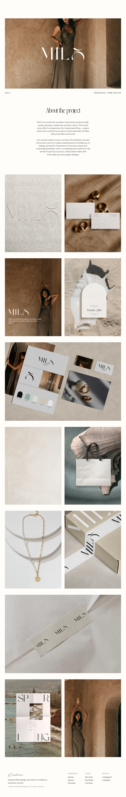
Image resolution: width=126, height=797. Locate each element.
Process (71, 783)
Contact (89, 783)
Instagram (107, 777)
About (71, 780)
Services (89, 777)
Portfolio (89, 780)
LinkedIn (106, 780)
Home (71, 777)
